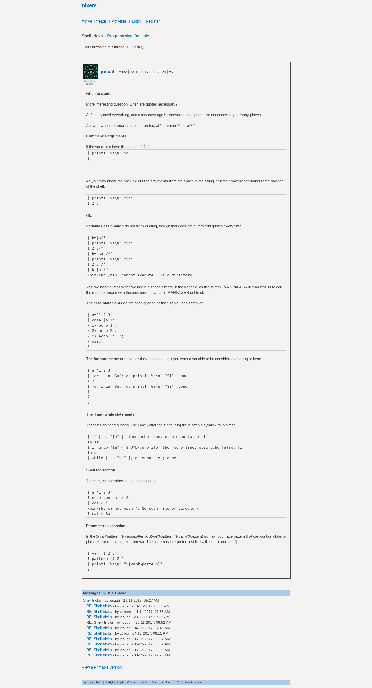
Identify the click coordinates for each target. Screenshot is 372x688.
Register (153, 21)
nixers (89, 5)
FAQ (109, 682)
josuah (114, 600)
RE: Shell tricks (99, 606)
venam (125, 612)
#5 (171, 72)
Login (136, 21)
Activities (119, 21)
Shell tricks (92, 600)
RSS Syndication (189, 682)
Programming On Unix (128, 36)
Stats (143, 682)
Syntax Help (92, 682)
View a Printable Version (102, 667)
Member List (162, 682)
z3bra (124, 633)
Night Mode (126, 682)
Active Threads (94, 21)
